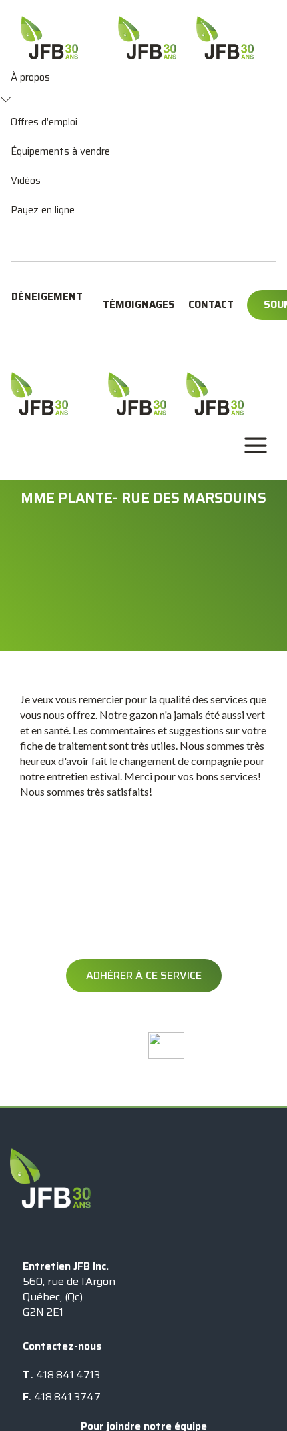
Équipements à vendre (60, 151)
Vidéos (26, 181)
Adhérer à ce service (144, 975)
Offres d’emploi (44, 122)
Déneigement (47, 297)
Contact (211, 305)
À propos (30, 77)
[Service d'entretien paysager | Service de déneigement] (39, 393)
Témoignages (139, 305)
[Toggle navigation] (255, 446)
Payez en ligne (43, 210)
